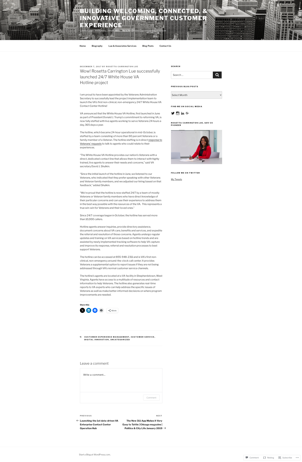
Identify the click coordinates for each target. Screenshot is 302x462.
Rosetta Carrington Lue (122, 66)
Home (83, 46)
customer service (143, 337)
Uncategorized (120, 340)
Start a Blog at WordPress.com (94, 454)
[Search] (217, 75)
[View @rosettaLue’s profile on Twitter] (173, 113)
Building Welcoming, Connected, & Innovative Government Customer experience (144, 18)
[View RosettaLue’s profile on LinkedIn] (183, 113)
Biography (97, 46)
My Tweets (176, 179)
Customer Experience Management (106, 337)
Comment (151, 397)
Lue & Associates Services (122, 46)
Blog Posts (148, 46)
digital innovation (96, 340)
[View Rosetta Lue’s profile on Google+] (187, 113)
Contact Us (165, 46)
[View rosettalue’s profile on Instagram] (178, 113)
